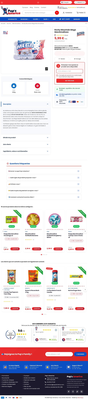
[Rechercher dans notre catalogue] (57, 13)
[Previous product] (85, 23)
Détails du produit (9, 137)
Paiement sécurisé (29, 380)
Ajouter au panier (15, 248)
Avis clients (7, 144)
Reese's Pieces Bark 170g (32, 291)
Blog (31, 7)
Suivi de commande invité (32, 388)
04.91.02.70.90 (51, 382)
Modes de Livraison (29, 378)
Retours (26, 382)
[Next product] (86, 23)
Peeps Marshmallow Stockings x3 (11, 235)
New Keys (80, 397)
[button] (41, 254)
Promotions (5, 376)
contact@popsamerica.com (55, 384)
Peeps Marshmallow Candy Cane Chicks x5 (75, 235)
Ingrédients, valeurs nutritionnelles (15, 151)
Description (7, 104)
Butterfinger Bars (74, 290)
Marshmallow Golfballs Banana (31, 235)
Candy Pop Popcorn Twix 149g (11, 293)
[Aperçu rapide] (13, 228)
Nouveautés (5, 378)
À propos (25, 7)
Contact (43, 7)
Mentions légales (7, 386)
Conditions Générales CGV (10, 382)
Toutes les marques (8, 380)
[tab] (25, 104)
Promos (36, 7)
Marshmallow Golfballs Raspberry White (54, 235)
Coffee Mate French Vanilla (54, 291)
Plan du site (27, 386)
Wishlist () (81, 2)
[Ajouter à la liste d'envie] (9, 228)
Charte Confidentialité (8, 384)
